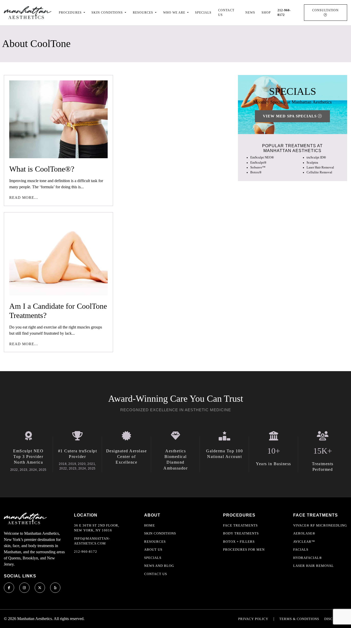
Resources (155, 541)
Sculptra (312, 162)
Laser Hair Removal (320, 167)
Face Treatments (240, 525)
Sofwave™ (257, 167)
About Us (153, 549)
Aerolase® (304, 533)
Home (149, 525)
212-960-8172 (85, 552)
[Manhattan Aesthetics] (27, 12)
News (250, 12)
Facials (300, 549)
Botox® (256, 172)
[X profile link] (40, 588)
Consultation (325, 10)
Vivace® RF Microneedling (320, 525)
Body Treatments (241, 533)
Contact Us (226, 12)
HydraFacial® (307, 558)
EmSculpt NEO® (262, 157)
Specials (203, 12)
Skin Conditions (160, 533)
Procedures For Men (244, 549)
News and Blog (159, 566)
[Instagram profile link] (24, 588)
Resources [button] (143, 12)
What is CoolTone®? (41, 169)
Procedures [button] (71, 12)
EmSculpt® (258, 162)
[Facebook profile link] (9, 588)
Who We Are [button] (174, 12)
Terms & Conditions (299, 619)
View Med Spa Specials (290, 116)
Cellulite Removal (319, 172)
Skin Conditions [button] (107, 12)
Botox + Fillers (239, 541)
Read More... (23, 197)
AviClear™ (304, 541)
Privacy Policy (253, 619)
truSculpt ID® (316, 157)
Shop (266, 12)
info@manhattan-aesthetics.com (92, 541)
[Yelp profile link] (55, 588)
